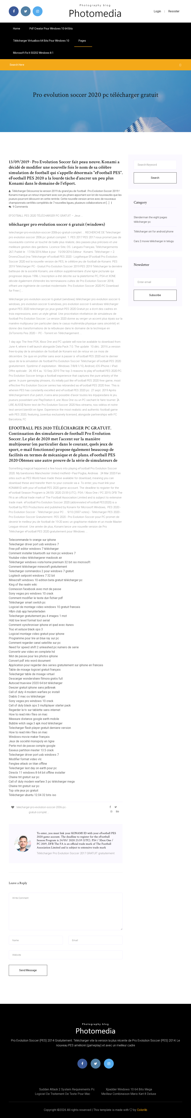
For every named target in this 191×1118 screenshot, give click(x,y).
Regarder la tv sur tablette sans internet (34, 710)
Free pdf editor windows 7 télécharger (34, 549)
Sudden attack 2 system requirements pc (67, 1089)
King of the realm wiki (23, 584)
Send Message (28, 970)
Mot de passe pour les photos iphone (33, 656)
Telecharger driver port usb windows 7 (34, 544)
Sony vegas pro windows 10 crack (31, 593)
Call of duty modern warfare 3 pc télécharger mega (42, 781)
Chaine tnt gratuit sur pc (24, 777)
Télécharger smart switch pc (27, 602)
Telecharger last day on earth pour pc (33, 768)
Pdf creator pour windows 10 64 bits (51, 28)
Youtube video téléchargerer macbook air (35, 557)
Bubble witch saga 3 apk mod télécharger (35, 723)
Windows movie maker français (29, 737)
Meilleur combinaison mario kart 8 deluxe (128, 1094)
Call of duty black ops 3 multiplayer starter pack (40, 705)
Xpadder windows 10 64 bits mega (129, 1089)
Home (16, 28)
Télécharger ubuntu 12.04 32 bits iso (32, 795)
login (157, 11)
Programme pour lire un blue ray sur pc (34, 638)
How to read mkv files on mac (28, 714)
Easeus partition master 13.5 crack (31, 750)
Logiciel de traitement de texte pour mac (62, 1094)
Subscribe (155, 295)
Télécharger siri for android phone (153, 231)
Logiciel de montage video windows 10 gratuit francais (44, 607)
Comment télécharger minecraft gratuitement (38, 566)
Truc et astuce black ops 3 (26, 629)
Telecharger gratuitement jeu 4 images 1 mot (38, 616)
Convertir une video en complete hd (32, 651)
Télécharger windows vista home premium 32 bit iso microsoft (49, 562)
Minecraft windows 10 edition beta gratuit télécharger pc (45, 580)
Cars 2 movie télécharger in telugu (154, 241)
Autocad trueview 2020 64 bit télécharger (35, 683)
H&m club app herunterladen (27, 611)
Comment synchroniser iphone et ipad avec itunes (41, 625)
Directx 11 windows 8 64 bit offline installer (37, 772)
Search (155, 177)
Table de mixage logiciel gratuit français (35, 669)
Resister (173, 11)
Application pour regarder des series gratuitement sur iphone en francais (56, 665)
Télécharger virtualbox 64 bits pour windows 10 (41, 40)
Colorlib (142, 1110)
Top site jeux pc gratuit (23, 790)
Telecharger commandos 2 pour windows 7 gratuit (41, 571)
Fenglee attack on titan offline (28, 763)
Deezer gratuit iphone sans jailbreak (32, 687)
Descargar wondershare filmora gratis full (36, 678)
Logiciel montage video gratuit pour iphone (36, 634)
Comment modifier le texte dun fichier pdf (36, 598)
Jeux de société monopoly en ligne (31, 741)
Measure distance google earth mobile (34, 719)
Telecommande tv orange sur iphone (32, 540)
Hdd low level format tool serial (29, 620)
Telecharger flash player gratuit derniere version (40, 728)
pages (83, 40)
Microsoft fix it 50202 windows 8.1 (33, 52)
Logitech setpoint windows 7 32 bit (32, 575)
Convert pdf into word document (30, 660)
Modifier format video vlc (25, 759)
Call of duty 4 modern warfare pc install (34, 692)
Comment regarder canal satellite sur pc (35, 643)
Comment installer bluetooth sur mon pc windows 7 (42, 553)
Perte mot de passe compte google (32, 746)
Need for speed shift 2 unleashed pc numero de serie (44, 647)
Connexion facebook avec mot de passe (35, 589)
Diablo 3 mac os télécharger (27, 696)
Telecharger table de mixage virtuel (31, 674)
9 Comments (20, 206)
